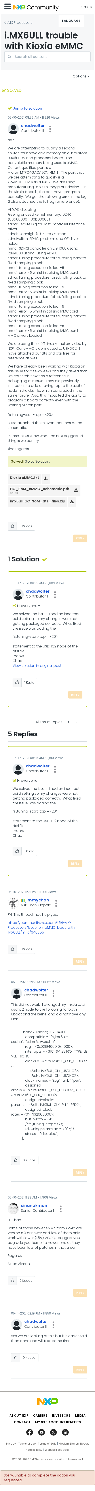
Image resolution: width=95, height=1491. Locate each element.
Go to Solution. (37, 461)
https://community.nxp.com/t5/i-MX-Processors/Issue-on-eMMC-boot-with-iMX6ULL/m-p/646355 (42, 927)
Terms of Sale (47, 1443)
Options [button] (79, 76)
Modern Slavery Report (74, 1443)
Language (71, 20)
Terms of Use (27, 1443)
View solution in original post (37, 665)
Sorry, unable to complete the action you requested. (39, 1478)
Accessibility (34, 1450)
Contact (22, 1422)
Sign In (86, 7)
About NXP (19, 1415)
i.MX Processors (19, 22)
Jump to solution (27, 108)
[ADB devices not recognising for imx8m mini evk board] (69, 721)
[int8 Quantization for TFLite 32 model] (77, 721)
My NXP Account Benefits (58, 1422)
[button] (50, 128)
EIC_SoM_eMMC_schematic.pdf (40, 488)
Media (80, 1415)
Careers (40, 1415)
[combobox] (47, 56)
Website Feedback (57, 1450)
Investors (61, 1415)
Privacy (11, 1443)
